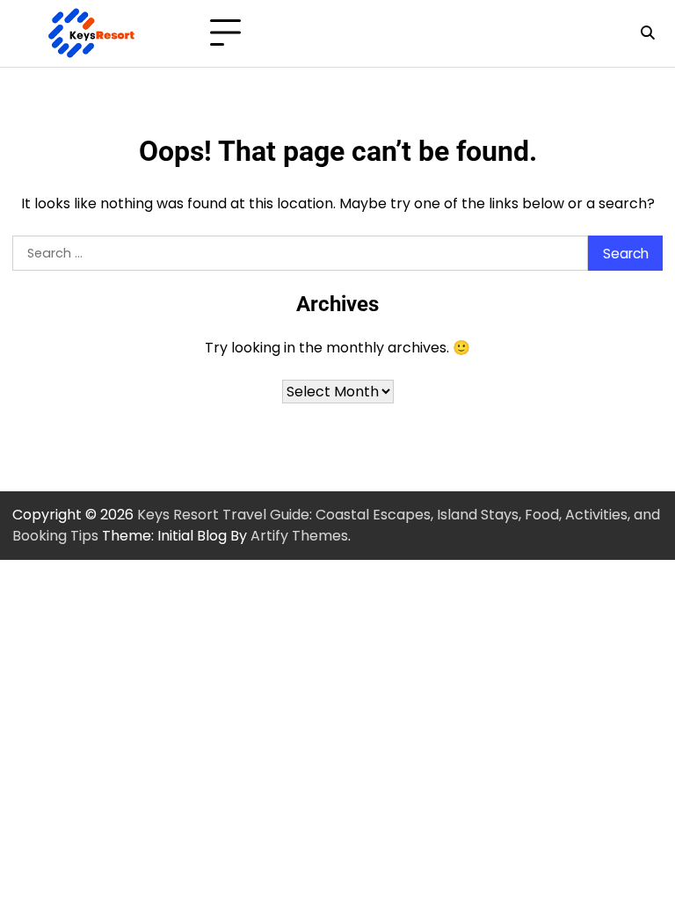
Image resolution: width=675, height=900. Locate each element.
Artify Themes (299, 536)
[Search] (647, 33)
